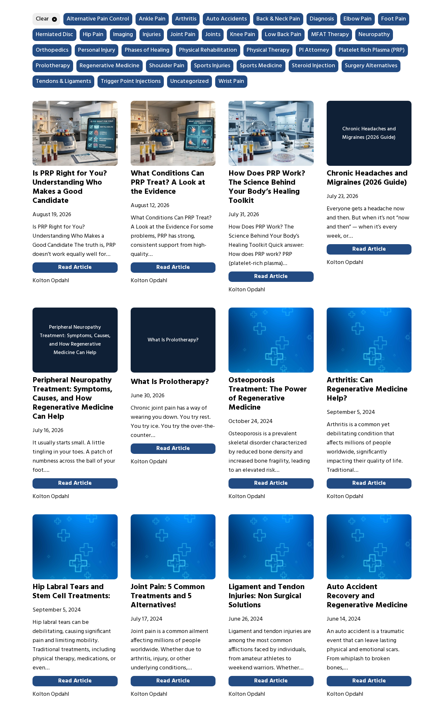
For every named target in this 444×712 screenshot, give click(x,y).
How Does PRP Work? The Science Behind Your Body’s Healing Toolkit (267, 187)
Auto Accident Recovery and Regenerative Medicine (367, 596)
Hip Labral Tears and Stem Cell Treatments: (71, 592)
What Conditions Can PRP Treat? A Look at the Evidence (168, 182)
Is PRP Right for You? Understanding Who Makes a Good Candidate (70, 187)
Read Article (75, 267)
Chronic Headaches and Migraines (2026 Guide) (367, 178)
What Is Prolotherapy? (170, 382)
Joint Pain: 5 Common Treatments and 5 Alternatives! (168, 596)
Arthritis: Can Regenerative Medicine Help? (367, 389)
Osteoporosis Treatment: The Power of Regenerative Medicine (268, 394)
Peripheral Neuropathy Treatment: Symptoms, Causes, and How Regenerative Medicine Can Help (73, 398)
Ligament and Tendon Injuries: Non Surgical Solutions (267, 596)
